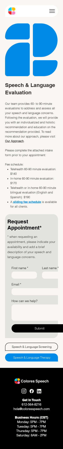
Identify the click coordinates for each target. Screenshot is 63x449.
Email (16, 284)
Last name (50, 268)
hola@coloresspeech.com (31, 409)
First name (20, 268)
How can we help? (24, 301)
